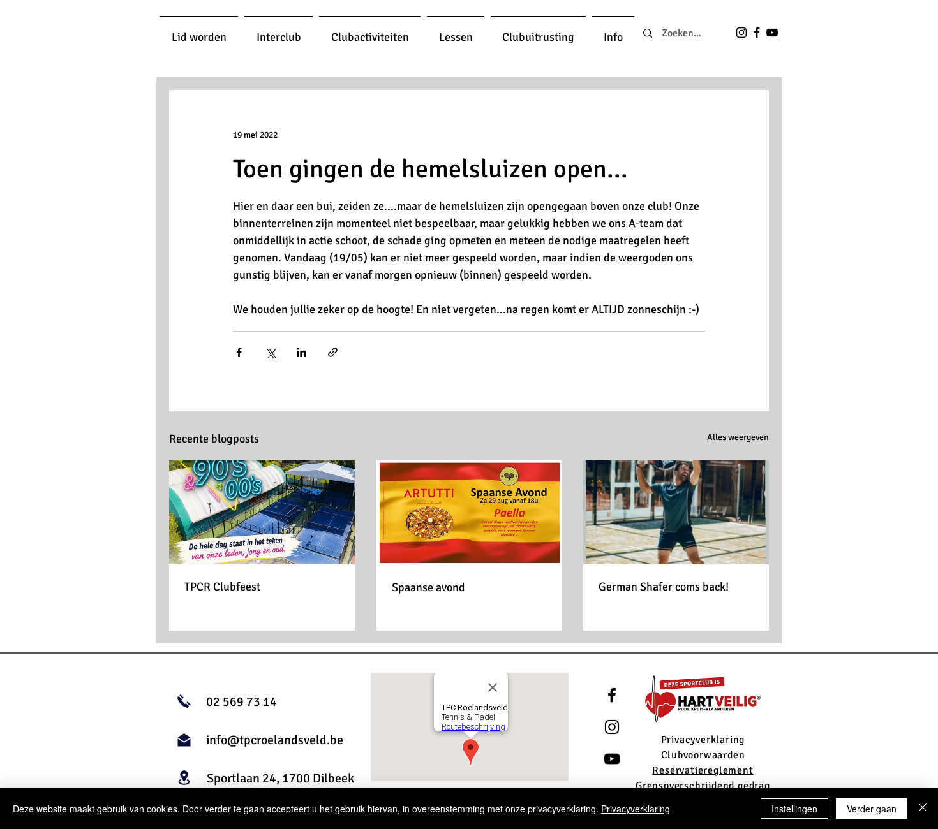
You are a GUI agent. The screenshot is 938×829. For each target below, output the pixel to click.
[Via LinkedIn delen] (301, 352)
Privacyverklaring (635, 808)
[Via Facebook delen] (239, 352)
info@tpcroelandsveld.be (274, 740)
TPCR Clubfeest (222, 587)
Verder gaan (872, 808)
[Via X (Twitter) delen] (270, 352)
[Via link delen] (333, 352)
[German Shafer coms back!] (676, 512)
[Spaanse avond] (469, 512)
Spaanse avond (428, 587)
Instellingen (794, 808)
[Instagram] (741, 33)
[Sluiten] (922, 808)
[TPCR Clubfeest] (262, 512)
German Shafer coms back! (664, 587)
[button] (198, 31)
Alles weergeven (738, 437)
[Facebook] (757, 33)
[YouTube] (772, 33)
